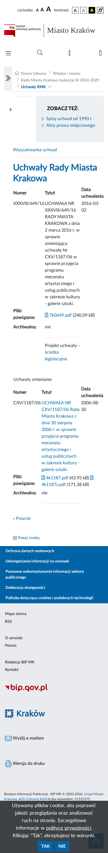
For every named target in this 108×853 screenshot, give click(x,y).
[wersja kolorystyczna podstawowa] (75, 10)
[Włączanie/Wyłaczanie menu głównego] (8, 54)
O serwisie (13, 638)
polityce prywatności (68, 828)
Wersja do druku (28, 763)
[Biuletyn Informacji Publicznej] (54, 691)
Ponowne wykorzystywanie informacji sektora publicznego (45, 574)
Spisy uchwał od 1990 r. (69, 118)
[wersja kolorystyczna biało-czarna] (83, 10)
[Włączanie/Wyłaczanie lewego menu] (8, 79)
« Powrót (22, 518)
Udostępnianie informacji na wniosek (37, 561)
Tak (45, 846)
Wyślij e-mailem (28, 738)
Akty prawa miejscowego (70, 125)
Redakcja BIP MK (19, 662)
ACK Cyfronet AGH (33, 799)
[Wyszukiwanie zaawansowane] (40, 53)
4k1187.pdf (56, 478)
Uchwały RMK (33, 87)
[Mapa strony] (70, 54)
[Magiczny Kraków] (54, 716)
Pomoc (11, 646)
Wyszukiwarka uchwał (35, 150)
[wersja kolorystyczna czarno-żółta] (92, 10)
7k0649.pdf (60, 315)
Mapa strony (16, 614)
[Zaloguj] (101, 54)
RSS (8, 622)
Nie (62, 846)
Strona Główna (33, 74)
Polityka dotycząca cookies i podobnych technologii (49, 598)
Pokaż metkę (29, 538)
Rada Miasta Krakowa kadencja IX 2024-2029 (60, 80)
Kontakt (11, 670)
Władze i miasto (66, 74)
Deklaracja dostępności (25, 588)
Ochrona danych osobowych (30, 551)
